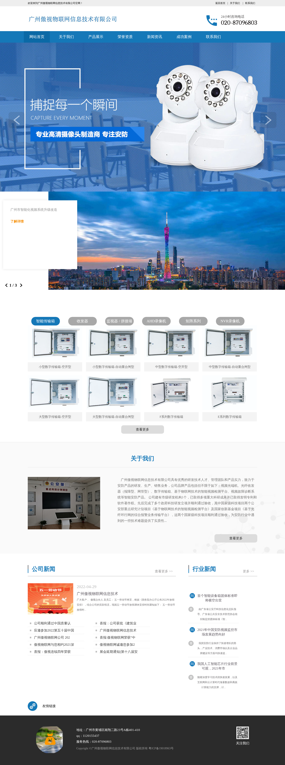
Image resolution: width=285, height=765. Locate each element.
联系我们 (250, 3)
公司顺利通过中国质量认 (52, 623)
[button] (19, 285)
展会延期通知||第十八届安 (119, 651)
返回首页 (220, 3)
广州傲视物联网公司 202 (52, 637)
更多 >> (248, 571)
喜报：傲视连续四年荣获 (52, 651)
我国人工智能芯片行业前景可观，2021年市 (213, 666)
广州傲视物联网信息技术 (97, 594)
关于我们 (235, 3)
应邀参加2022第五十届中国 (54, 630)
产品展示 (95, 37)
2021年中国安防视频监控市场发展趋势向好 (213, 632)
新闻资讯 (154, 37)
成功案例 (184, 37)
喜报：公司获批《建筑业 (118, 623)
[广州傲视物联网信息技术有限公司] (72, 18)
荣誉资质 (125, 37)
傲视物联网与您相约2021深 (54, 644)
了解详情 (17, 221)
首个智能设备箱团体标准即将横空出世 (213, 598)
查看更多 (142, 429)
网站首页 (36, 37)
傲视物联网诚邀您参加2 (117, 644)
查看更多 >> (164, 571)
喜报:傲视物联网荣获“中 (117, 637)
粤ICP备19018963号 (161, 748)
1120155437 (91, 735)
